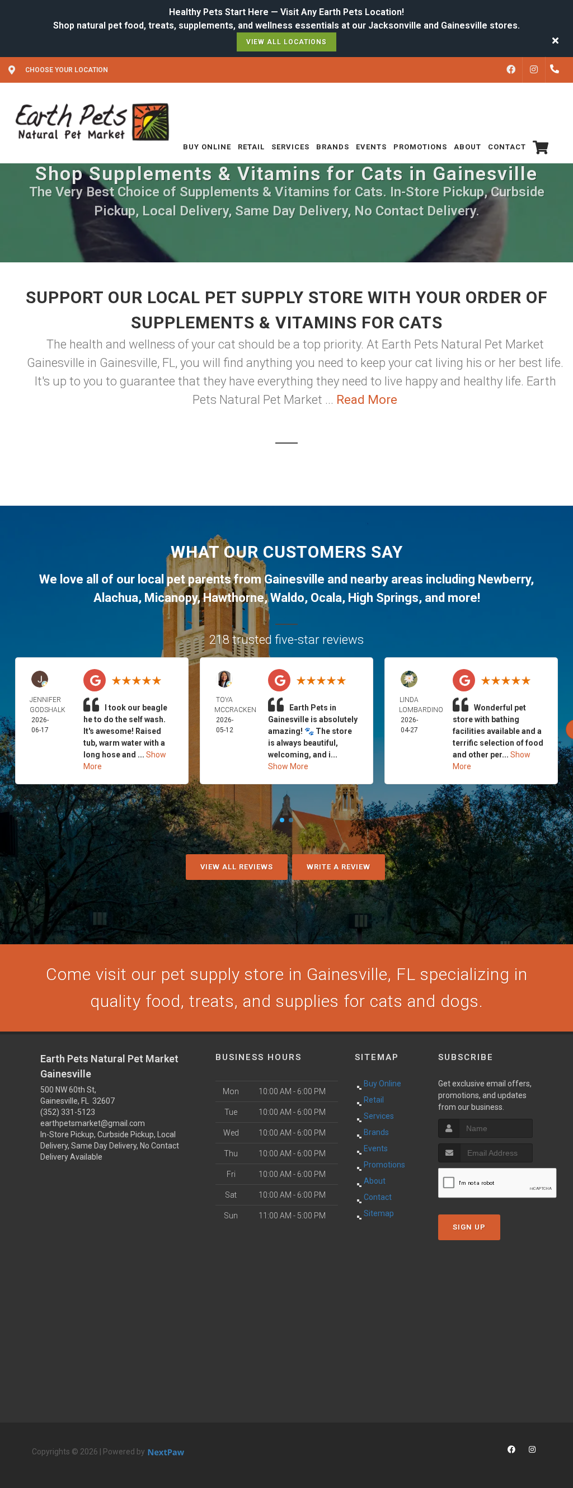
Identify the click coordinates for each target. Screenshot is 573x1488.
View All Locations (286, 42)
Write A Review (338, 867)
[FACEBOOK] (511, 70)
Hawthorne (233, 598)
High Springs (383, 598)
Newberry (504, 579)
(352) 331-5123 (67, 1112)
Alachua (115, 598)
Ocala (326, 598)
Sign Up (469, 1227)
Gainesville (294, 579)
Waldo (287, 598)
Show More (288, 766)
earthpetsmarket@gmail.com (92, 1123)
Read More (366, 400)
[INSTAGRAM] (534, 70)
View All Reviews (236, 867)
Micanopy (170, 598)
